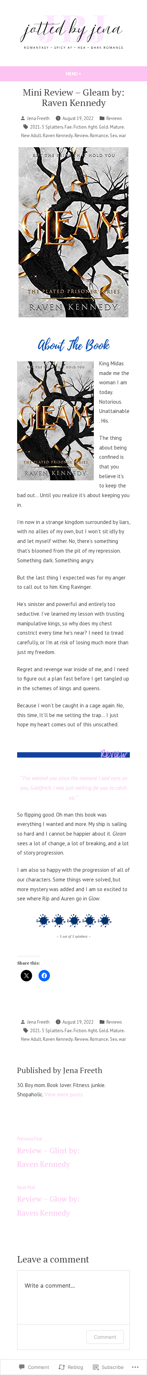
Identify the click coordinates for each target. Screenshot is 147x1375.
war (122, 135)
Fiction (80, 127)
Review (81, 135)
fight (92, 127)
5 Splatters (52, 127)
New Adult (31, 135)
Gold (103, 127)
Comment (105, 1337)
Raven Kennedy (58, 135)
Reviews (114, 118)
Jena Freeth (38, 118)
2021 (35, 127)
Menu (86, 74)
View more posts (64, 1094)
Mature (117, 127)
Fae (68, 127)
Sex (113, 135)
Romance (99, 135)
